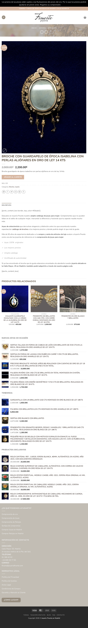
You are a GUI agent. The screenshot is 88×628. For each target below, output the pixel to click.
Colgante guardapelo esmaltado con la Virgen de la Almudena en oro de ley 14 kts (15, 319)
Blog (49, 615)
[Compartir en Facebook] (8, 192)
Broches (52, 28)
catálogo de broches (20, 229)
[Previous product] (46, 32)
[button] (3, 17)
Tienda (26, 615)
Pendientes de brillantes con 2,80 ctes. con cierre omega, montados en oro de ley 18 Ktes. (44, 319)
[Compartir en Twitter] (12, 192)
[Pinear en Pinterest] (19, 192)
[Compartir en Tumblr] (23, 192)
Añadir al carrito (13, 177)
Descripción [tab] (6, 205)
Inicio (34, 28)
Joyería (42, 28)
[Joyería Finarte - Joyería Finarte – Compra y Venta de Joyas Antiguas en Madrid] (44, 17)
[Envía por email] (16, 192)
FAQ (53, 615)
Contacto (61, 615)
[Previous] (2, 307)
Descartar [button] (65, 5)
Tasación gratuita (37, 615)
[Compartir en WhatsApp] (4, 192)
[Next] (86, 307)
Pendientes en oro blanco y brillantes (73, 317)
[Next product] (42, 32)
